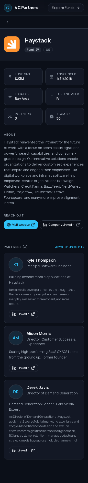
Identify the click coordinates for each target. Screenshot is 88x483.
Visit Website (21, 225)
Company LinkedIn (61, 225)
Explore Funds (63, 7)
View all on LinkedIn (67, 247)
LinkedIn (24, 314)
